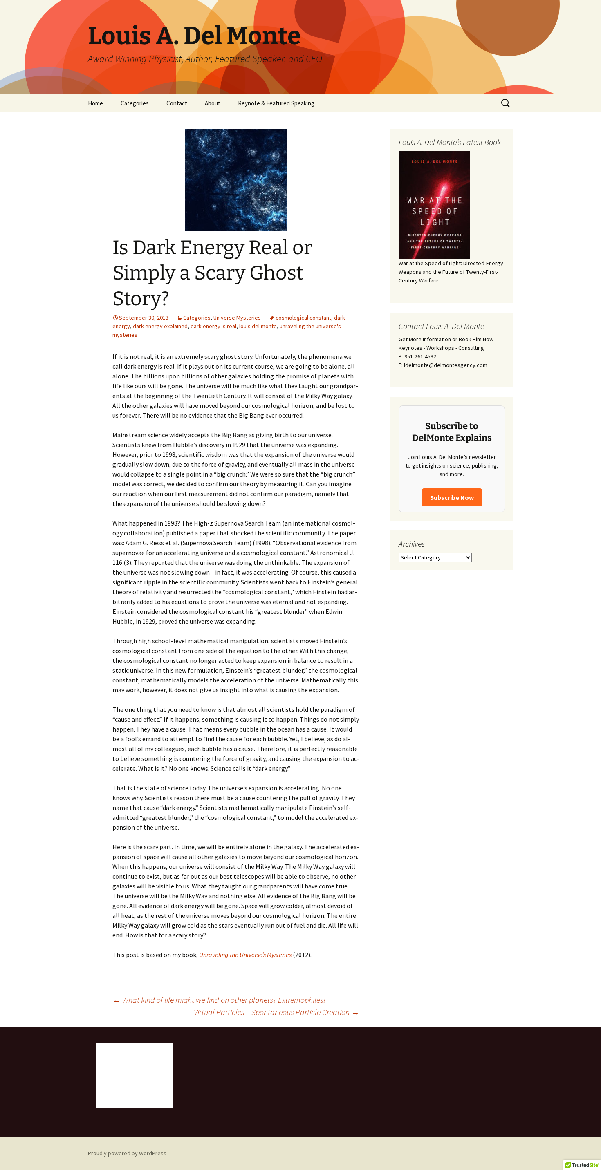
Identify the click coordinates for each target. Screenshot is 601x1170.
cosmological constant (303, 317)
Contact (176, 103)
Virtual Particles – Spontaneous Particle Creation (276, 1012)
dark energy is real (213, 326)
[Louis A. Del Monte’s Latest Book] (434, 204)
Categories (135, 103)
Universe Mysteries (237, 317)
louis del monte (258, 326)
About (212, 103)
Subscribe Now (452, 497)
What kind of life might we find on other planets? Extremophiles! (218, 1000)
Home (95, 103)
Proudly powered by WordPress (127, 1153)
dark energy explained (160, 326)
